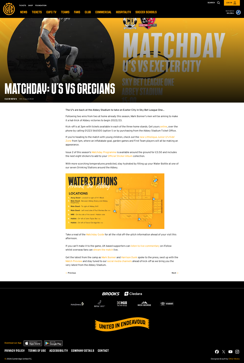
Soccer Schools (146, 12)
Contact (103, 350)
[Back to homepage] (9, 9)
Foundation (40, 6)
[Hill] (122, 303)
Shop (30, 6)
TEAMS (65, 12)
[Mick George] (144, 304)
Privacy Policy (15, 350)
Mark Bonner (109, 257)
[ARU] (99, 304)
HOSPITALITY (123, 12)
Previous (72, 273)
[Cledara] (133, 294)
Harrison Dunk (129, 257)
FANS (77, 12)
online (163, 126)
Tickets (22, 6)
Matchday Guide (95, 234)
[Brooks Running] (111, 293)
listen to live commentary (145, 246)
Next (174, 273)
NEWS (23, 12)
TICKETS (37, 12)
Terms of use (37, 350)
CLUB (88, 12)
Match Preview (74, 261)
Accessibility (58, 350)
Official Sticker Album (120, 156)
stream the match (103, 250)
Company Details (82, 350)
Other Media (234, 359)
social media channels (119, 261)
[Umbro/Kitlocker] (167, 304)
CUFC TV (51, 12)
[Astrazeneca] (77, 303)
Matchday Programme (104, 152)
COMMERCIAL (103, 12)
